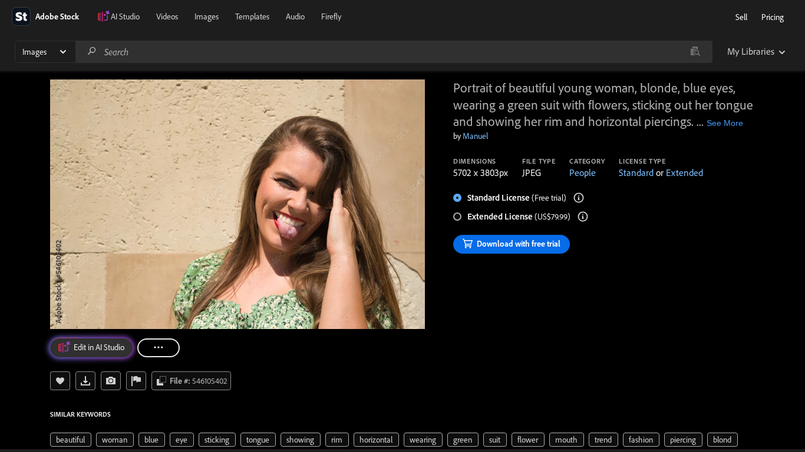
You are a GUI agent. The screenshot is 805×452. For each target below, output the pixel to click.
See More (725, 123)
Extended (684, 172)
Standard (636, 172)
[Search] (91, 51)
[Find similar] (695, 52)
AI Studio (125, 16)
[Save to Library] (60, 380)
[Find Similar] (111, 380)
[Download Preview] (85, 380)
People (582, 172)
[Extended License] (583, 216)
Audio (295, 16)
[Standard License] (579, 197)
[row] (70, 440)
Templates (252, 16)
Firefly (331, 16)
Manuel (475, 136)
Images (206, 16)
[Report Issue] (136, 380)
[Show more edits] (158, 347)
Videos (167, 16)
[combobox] (394, 52)
